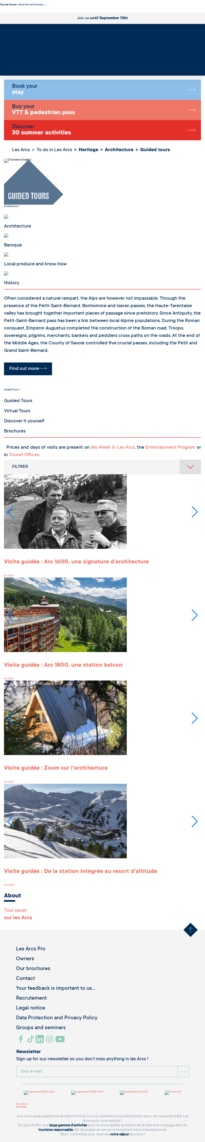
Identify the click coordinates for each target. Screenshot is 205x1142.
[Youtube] (61, 1041)
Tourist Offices (24, 455)
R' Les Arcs (22, 1104)
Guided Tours (11, 390)
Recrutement (31, 998)
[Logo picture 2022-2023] (39, 1093)
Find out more (24, 369)
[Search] (6, 65)
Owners (25, 959)
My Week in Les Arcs (113, 447)
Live (7, 68)
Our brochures (33, 969)
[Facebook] (21, 1041)
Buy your (43, 110)
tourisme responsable (55, 1130)
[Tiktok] (31, 1041)
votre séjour (119, 1134)
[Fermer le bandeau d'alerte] (1, 11)
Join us (102, 18)
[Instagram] (50, 1041)
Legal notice (30, 1008)
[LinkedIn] (40, 1041)
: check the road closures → (23, 4)
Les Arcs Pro (30, 949)
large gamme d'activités (68, 1125)
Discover (41, 130)
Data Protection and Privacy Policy (56, 1018)
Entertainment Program (170, 447)
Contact (25, 979)
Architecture (10, 206)
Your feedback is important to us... (55, 989)
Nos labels (21, 1107)
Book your (24, 89)
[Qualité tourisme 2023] (134, 1093)
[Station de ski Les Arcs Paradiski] (102, 48)
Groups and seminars (41, 1028)
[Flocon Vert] (173, 1093)
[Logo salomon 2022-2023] (87, 1093)
